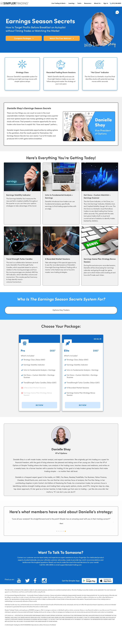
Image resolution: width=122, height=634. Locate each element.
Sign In (106, 3)
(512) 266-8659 (116, 3)
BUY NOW (39, 405)
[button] (9, 522)
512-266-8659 (48, 565)
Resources (87, 3)
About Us (97, 3)
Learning (71, 3)
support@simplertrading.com (71, 565)
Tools (79, 3)
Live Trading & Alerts (58, 3)
